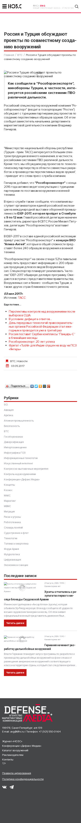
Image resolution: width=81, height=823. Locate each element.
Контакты (7, 759)
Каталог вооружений (15, 750)
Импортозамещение (15, 447)
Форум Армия (11, 549)
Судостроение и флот (16, 533)
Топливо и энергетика (16, 543)
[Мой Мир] (44, 385)
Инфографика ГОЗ (15, 452)
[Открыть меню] (4, 6)
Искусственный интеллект (18, 463)
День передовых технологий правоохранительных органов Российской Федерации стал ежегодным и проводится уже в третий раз (41, 326)
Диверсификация (14, 442)
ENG (42, 5)
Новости (22, 361)
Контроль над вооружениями (20, 474)
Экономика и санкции (16, 565)
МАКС (7, 495)
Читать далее (15, 623)
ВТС (20, 55)
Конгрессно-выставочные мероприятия (26, 468)
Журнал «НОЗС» (12, 741)
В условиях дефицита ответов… (30, 319)
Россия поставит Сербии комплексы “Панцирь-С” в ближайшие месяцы (42, 336)
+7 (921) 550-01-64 (50, 731)
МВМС (7, 506)
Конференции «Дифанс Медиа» (22, 479)
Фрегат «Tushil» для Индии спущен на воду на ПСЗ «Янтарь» (42, 347)
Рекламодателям (12, 755)
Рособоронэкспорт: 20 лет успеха (32, 342)
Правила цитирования (16, 773)
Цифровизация (12, 559)
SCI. (6, 404)
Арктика (8, 415)
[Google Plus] (49, 385)
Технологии (10, 538)
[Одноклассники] (40, 385)
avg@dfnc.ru (17, 731)
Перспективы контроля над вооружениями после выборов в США (42, 313)
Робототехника (12, 522)
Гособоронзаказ (13, 436)
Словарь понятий (13, 527)
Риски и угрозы (12, 517)
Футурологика (12, 554)
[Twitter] (36, 385)
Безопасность (11, 426)
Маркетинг (10, 501)
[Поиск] (77, 6)
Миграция (9, 511)
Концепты (9, 484)
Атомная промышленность (18, 420)
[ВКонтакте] (32, 385)
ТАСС (22, 298)
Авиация (8, 410)
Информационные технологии (21, 458)
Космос (8, 490)
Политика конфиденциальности (23, 779)
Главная (9, 55)
